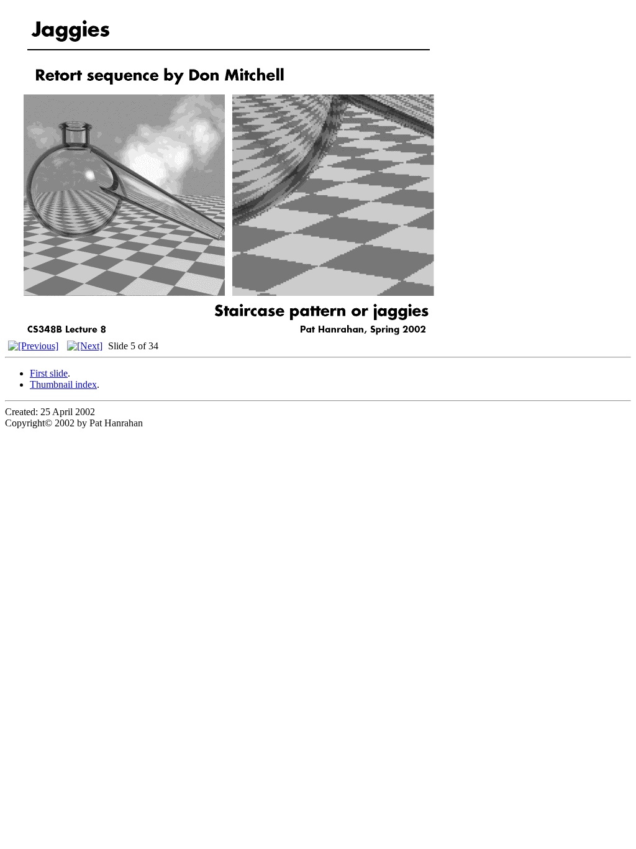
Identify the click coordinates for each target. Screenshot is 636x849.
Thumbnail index (63, 384)
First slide (49, 373)
